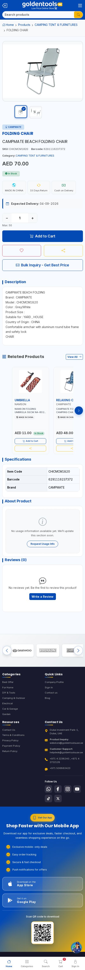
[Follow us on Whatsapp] (48, 789)
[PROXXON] (48, 650)
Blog (47, 698)
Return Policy (9, 751)
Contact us (51, 692)
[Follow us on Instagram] (67, 789)
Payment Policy (11, 745)
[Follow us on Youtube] (77, 789)
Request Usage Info (43, 543)
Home (10, 24)
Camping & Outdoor (13, 698)
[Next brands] (78, 650)
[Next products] (79, 410)
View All (72, 356)
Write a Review (42, 596)
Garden (6, 714)
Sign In (49, 687)
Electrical (7, 703)
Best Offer (7, 682)
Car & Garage (10, 708)
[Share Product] (63, 250)
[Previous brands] (7, 650)
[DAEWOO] (22, 650)
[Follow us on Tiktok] (48, 798)
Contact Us (8, 729)
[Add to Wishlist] (21, 250)
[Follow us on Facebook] (58, 789)
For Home (7, 687)
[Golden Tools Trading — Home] (42, 5)
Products (24, 24)
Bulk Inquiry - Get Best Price (45, 265)
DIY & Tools (8, 692)
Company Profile (54, 682)
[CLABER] (73, 650)
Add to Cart (45, 236)
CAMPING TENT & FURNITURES (56, 24)
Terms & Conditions (13, 735)
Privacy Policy (10, 740)
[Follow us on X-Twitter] (58, 798)
